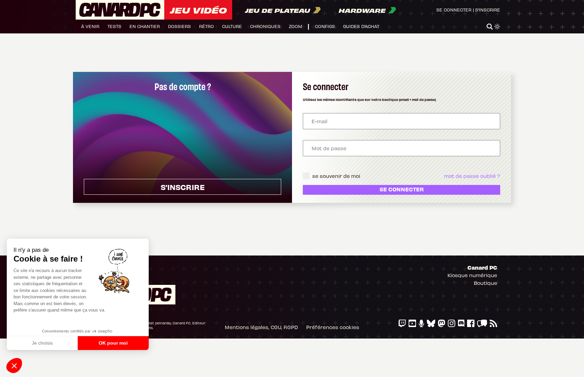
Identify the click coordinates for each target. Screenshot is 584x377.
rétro (206, 26)
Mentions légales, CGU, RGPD (261, 327)
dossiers (179, 26)
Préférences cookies (332, 327)
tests (114, 26)
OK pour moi (113, 343)
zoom (295, 26)
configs (325, 26)
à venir (90, 26)
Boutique (485, 283)
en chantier (144, 26)
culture (232, 26)
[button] (14, 365)
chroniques (265, 26)
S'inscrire (487, 9)
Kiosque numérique (472, 275)
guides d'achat (361, 26)
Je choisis (42, 343)
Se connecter (453, 9)
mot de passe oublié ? (472, 176)
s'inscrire (183, 187)
